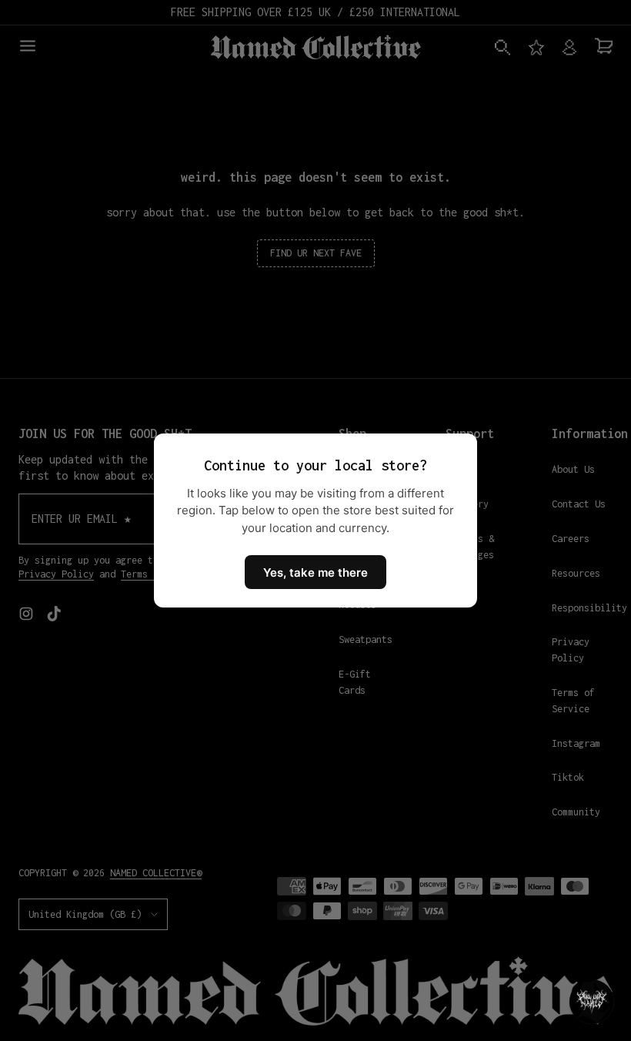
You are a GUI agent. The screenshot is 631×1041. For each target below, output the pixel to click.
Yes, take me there (315, 572)
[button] (591, 1001)
